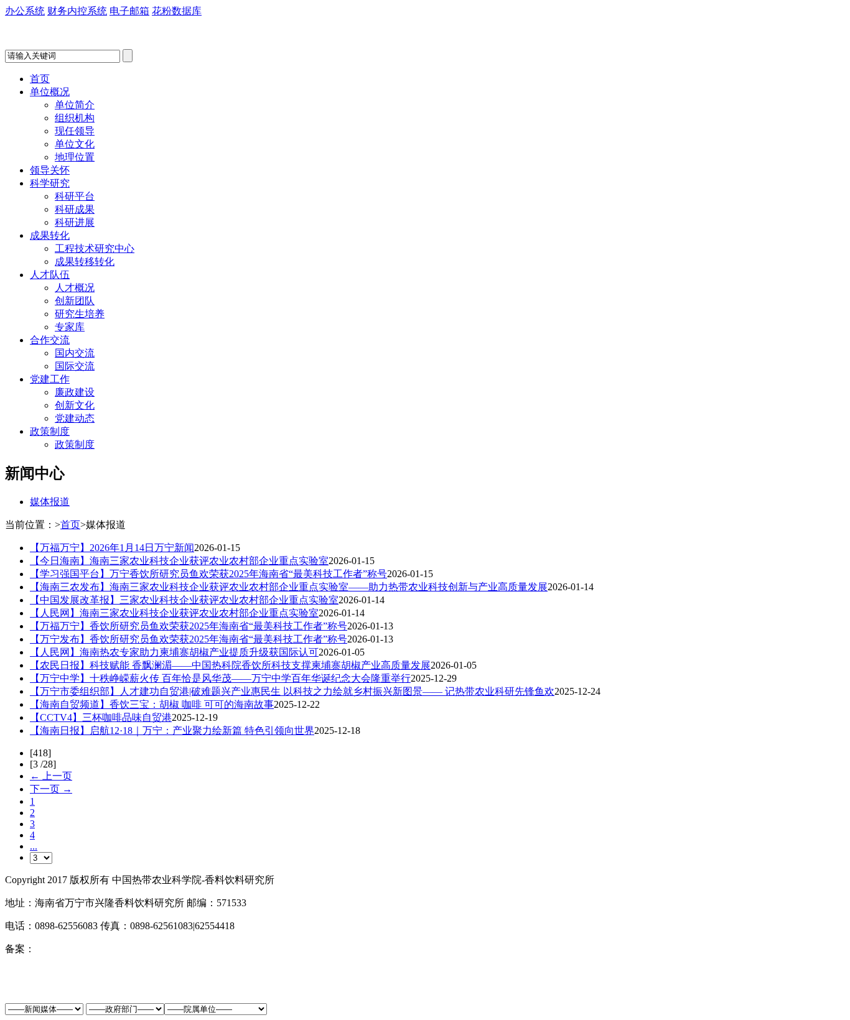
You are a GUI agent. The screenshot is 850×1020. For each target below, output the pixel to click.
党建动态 (75, 418)
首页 (40, 78)
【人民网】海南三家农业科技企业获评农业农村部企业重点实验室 (174, 613)
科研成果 (75, 209)
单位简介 (75, 105)
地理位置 (75, 157)
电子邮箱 (129, 11)
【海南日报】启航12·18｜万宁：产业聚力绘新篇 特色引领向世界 (172, 730)
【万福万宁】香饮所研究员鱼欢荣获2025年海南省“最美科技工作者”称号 (188, 626)
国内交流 (75, 353)
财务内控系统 (77, 11)
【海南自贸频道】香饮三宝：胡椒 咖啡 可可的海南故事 (152, 704)
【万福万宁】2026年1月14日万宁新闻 (112, 547)
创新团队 (75, 300)
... (33, 846)
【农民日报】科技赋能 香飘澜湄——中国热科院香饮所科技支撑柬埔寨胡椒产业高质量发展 (230, 665)
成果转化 (50, 235)
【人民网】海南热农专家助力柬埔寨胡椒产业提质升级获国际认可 (174, 652)
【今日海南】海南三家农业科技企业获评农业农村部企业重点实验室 (179, 560)
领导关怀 (50, 170)
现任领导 (75, 131)
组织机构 (75, 118)
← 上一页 (51, 776)
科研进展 (75, 222)
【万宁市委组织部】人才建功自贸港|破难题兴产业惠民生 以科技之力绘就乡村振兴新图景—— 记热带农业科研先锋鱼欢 (292, 691)
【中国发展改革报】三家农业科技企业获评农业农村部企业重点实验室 (184, 600)
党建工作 (50, 379)
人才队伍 (50, 274)
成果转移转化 (84, 261)
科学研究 (50, 183)
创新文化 (75, 405)
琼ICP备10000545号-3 (81, 949)
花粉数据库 (177, 11)
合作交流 (50, 340)
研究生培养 (80, 313)
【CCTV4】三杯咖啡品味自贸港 (101, 717)
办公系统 (25, 11)
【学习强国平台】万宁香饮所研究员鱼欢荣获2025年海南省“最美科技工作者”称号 (208, 573)
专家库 (70, 327)
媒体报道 (50, 501)
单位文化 (75, 144)
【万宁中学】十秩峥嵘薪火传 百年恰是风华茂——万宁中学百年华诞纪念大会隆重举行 (220, 678)
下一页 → (51, 789)
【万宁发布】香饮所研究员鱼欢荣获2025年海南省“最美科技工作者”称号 (188, 639)
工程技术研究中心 (94, 248)
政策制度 (50, 431)
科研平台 (75, 196)
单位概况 (50, 91)
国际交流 (75, 366)
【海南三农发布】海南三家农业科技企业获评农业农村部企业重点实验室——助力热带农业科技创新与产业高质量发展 (289, 587)
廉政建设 (75, 392)
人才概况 (75, 287)
